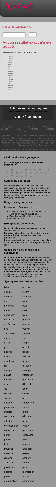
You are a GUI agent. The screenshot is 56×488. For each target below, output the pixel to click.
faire (6, 287)
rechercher (28, 472)
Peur (6, 240)
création (8, 458)
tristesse (8, 453)
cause (25, 393)
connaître (9, 416)
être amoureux (20, 235)
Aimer (7, 235)
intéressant (28, 402)
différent (26, 384)
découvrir (9, 402)
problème (9, 305)
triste (6, 444)
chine (10, 77)
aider (25, 388)
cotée (10, 67)
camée (10, 90)
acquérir (26, 458)
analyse (8, 352)
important (9, 319)
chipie (10, 75)
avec (24, 439)
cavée (10, 88)
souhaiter (9, 398)
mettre (25, 292)
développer (10, 361)
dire (6, 328)
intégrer (8, 412)
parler (7, 435)
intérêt (25, 462)
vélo (19, 231)
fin (5, 365)
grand (25, 412)
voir (24, 338)
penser (7, 439)
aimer (7, 342)
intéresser (27, 375)
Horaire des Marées (11, 149)
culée (10, 60)
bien (24, 315)
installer (26, 333)
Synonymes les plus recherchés (24, 281)
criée (10, 62)
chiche (10, 83)
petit (6, 347)
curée (10, 58)
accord (25, 476)
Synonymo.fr (30, 7)
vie (5, 388)
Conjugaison (10, 126)
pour (24, 305)
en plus (26, 287)
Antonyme (29, 126)
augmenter (9, 333)
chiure (10, 71)
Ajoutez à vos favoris (28, 116)
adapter (8, 472)
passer (25, 453)
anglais (8, 292)
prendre (26, 319)
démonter (27, 416)
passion (8, 476)
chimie (10, 79)
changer (26, 370)
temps (25, 342)
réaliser (8, 393)
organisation (10, 481)
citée (10, 69)
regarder (26, 444)
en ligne (8, 370)
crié (9, 65)
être (6, 301)
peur (24, 467)
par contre (27, 430)
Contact (34, 129)
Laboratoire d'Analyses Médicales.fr (37, 149)
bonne (7, 379)
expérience (10, 324)
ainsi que (9, 462)
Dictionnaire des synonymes (28, 109)
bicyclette (15, 228)
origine (25, 361)
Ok (33, 35)
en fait (7, 338)
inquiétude (17, 240)
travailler (8, 449)
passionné (9, 467)
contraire (27, 296)
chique (10, 73)
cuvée (10, 56)
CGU (19, 129)
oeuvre (7, 375)
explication (27, 435)
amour (25, 324)
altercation (20, 233)
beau (25, 421)
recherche (9, 430)
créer (25, 310)
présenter (9, 407)
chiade (10, 86)
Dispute (8, 233)
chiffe (10, 81)
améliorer (27, 449)
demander (9, 315)
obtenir (26, 347)
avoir (24, 301)
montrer (26, 356)
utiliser (25, 352)
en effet (8, 296)
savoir (7, 356)
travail (7, 310)
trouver (26, 328)
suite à (25, 407)
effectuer (8, 421)
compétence (28, 481)
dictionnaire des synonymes (21, 257)
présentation (28, 379)
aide (6, 384)
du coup (26, 365)
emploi (25, 425)
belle (24, 398)
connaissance (11, 425)
